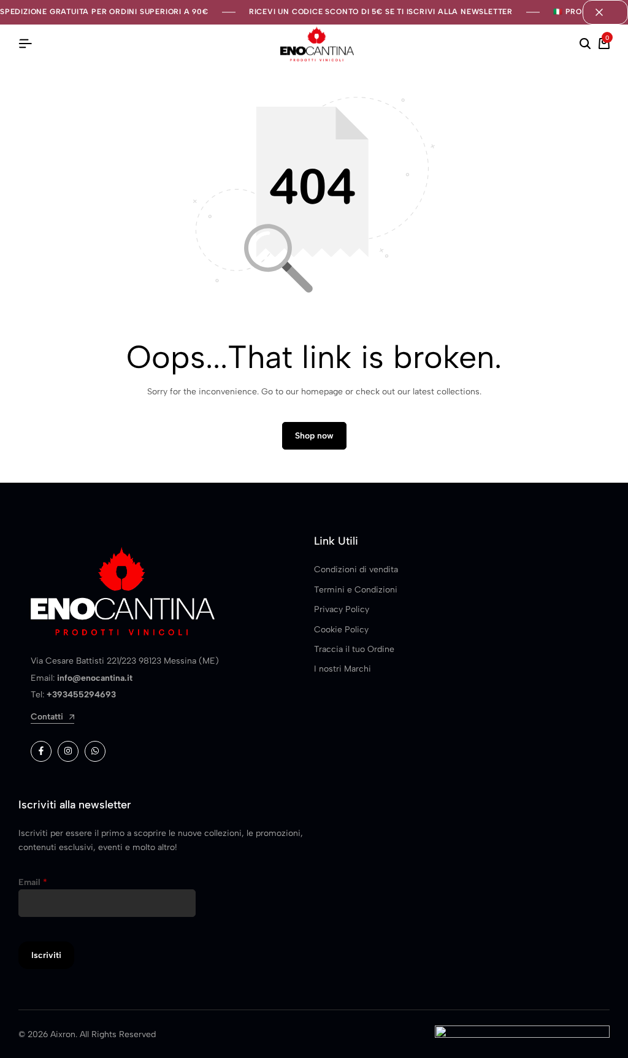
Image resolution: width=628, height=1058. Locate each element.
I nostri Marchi (342, 669)
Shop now (314, 436)
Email (32, 882)
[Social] (41, 751)
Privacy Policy (341, 609)
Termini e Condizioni (355, 590)
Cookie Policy (341, 629)
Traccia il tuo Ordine (354, 649)
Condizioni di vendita (356, 569)
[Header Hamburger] (25, 44)
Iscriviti (46, 955)
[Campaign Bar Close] (605, 12)
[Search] (585, 44)
